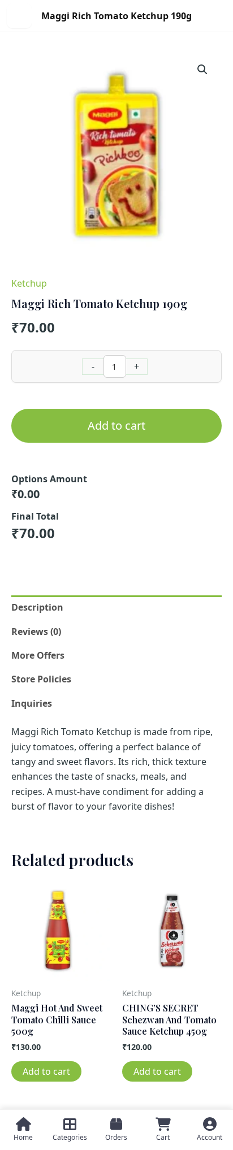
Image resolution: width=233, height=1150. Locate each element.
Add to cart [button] (46, 1071)
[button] (202, 69)
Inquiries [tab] (31, 703)
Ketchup (29, 283)
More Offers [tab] (37, 655)
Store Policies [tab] (41, 679)
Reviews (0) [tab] (36, 631)
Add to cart (116, 425)
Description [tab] (37, 607)
